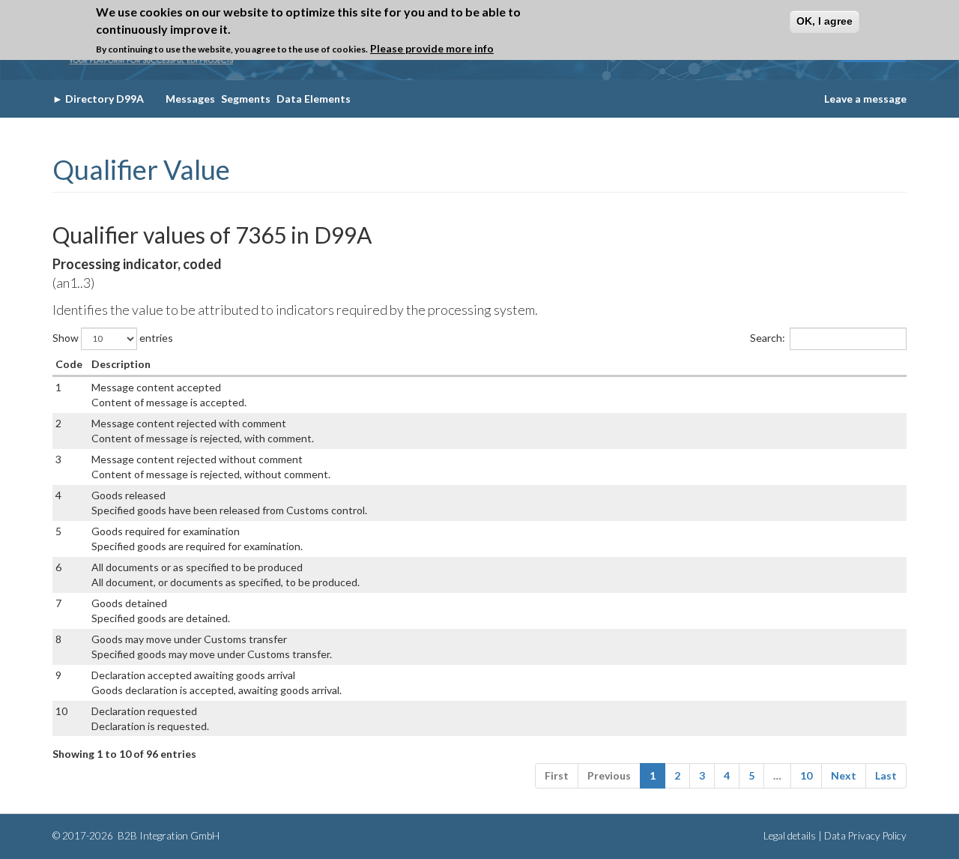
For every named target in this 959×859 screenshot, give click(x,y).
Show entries (112, 337)
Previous (609, 775)
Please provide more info (432, 48)
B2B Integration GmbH (167, 836)
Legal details (789, 836)
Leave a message (865, 98)
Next (843, 775)
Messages (190, 98)
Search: (767, 337)
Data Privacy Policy (865, 836)
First (557, 775)
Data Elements (313, 98)
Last (886, 775)
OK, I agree (824, 21)
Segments (245, 98)
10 (806, 775)
